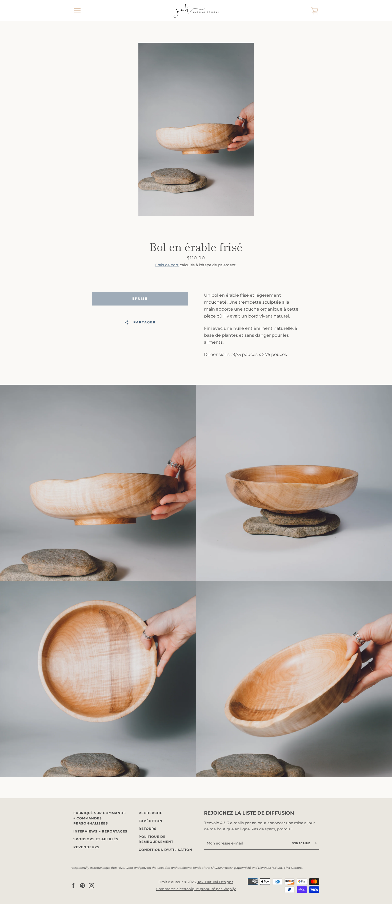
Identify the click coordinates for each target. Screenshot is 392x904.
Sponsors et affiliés (95, 839)
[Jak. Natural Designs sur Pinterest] (82, 885)
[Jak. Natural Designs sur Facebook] (73, 885)
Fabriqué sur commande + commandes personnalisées (99, 818)
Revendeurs (86, 847)
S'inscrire (301, 843)
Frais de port (167, 265)
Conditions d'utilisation (165, 850)
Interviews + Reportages (100, 831)
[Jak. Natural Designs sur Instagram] (91, 885)
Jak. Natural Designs (215, 882)
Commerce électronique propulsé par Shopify (196, 889)
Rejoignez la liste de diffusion (249, 813)
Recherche (150, 813)
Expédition (150, 821)
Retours (148, 829)
